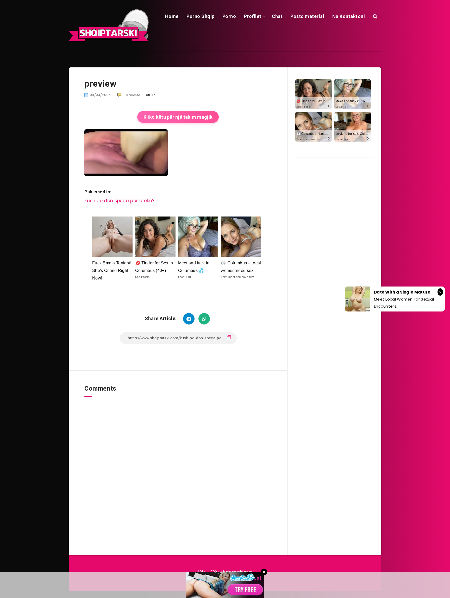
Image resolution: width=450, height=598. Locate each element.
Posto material (307, 16)
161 (154, 94)
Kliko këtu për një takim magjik (178, 117)
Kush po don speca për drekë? (119, 201)
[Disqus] (178, 462)
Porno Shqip (200, 16)
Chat (277, 16)
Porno (229, 16)
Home (172, 16)
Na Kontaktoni (348, 16)
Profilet (252, 16)
